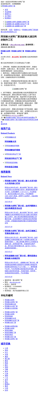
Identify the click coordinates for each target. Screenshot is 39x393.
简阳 (6, 367)
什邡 (6, 388)
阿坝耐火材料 (5, 51)
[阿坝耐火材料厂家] (8, 6)
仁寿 (6, 348)
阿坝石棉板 (9, 330)
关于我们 (8, 16)
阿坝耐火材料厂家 (17, 51)
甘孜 (6, 354)
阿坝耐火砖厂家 (10, 322)
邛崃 (6, 369)
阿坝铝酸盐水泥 (10, 318)
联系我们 (8, 18)
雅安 (6, 361)
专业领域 (8, 12)
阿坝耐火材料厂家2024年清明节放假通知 (20, 117)
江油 (6, 373)
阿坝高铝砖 (9, 316)
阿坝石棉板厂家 (10, 332)
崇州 (6, 350)
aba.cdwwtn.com (17, 45)
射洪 (6, 371)
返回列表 (4, 124)
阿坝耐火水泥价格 (11, 308)
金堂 (6, 380)
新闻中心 (8, 14)
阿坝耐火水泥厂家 (11, 306)
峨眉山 (7, 384)
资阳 (6, 375)
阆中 (6, 365)
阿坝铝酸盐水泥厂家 (12, 320)
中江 (6, 352)
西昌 (6, 363)
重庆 (6, 386)
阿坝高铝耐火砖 (10, 304)
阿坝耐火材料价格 (11, 326)
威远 (6, 356)
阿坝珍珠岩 (9, 334)
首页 (6, 10)
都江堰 (7, 359)
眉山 (6, 382)
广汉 (6, 377)
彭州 (6, 390)
